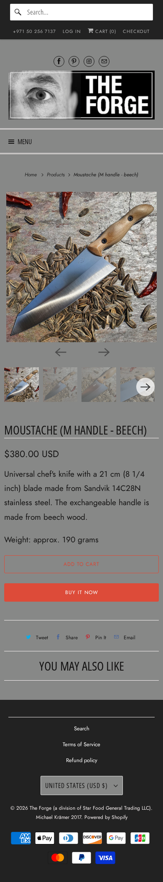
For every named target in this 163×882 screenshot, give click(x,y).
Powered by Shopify (105, 817)
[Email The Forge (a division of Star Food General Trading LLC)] (104, 61)
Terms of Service (81, 744)
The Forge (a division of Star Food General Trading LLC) (90, 808)
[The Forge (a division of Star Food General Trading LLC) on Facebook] (58, 61)
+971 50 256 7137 (34, 31)
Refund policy (81, 760)
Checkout (136, 31)
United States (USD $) (77, 785)
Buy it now (81, 592)
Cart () (105, 31)
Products (56, 174)
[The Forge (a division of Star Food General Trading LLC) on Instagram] (89, 61)
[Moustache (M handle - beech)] (81, 267)
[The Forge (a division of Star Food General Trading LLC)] (81, 96)
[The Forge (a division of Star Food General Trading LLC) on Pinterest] (74, 61)
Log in (72, 31)
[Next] (103, 351)
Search (81, 728)
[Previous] (60, 351)
